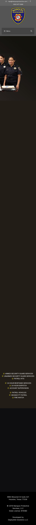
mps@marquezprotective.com (17, 1)
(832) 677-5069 (18, 4)
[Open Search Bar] (31, 31)
